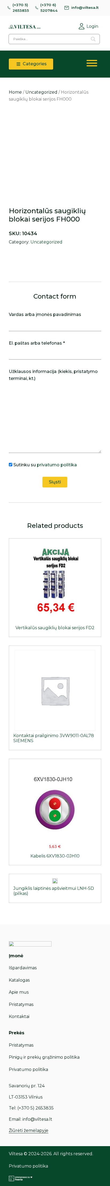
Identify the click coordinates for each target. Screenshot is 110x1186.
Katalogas (19, 980)
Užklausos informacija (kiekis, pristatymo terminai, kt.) (53, 375)
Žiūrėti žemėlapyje (28, 1130)
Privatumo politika (28, 1069)
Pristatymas (21, 1004)
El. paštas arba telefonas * (37, 343)
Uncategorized (41, 92)
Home (15, 92)
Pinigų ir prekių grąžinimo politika (44, 1057)
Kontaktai (19, 1016)
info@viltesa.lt (85, 7)
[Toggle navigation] (91, 64)
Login (92, 26)
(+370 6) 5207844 (49, 8)
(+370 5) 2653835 (21, 8)
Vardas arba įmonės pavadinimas (45, 314)
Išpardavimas (23, 967)
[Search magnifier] (93, 39)
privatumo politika (57, 464)
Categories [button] (34, 63)
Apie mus (19, 992)
